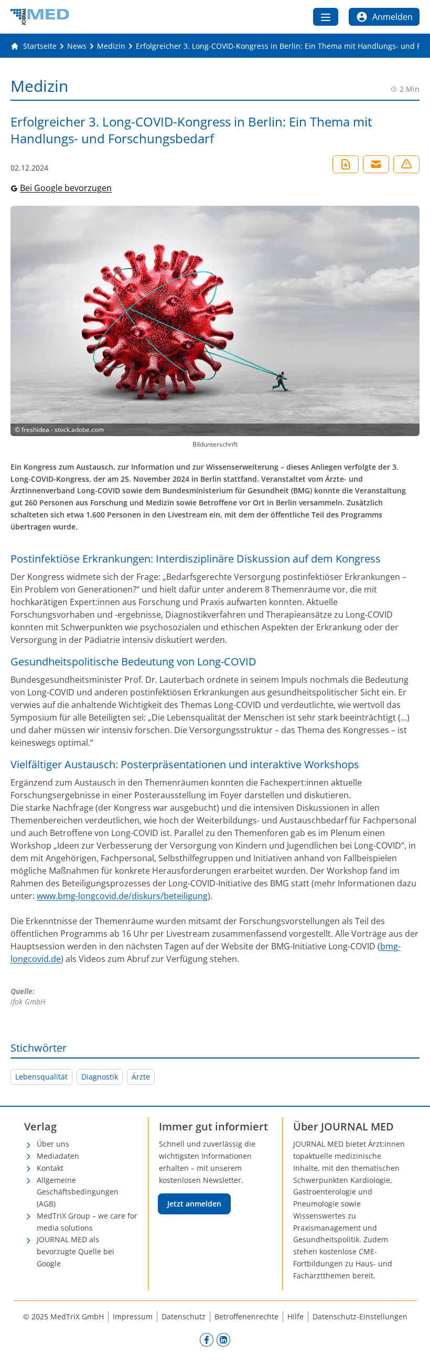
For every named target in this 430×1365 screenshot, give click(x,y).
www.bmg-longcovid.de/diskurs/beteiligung (122, 896)
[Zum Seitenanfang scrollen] (411, 1346)
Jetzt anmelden (194, 1204)
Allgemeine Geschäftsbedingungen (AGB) (78, 1192)
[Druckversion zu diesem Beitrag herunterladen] (345, 164)
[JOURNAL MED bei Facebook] (206, 1339)
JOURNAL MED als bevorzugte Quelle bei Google (75, 1251)
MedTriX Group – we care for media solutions (87, 1222)
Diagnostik (99, 1077)
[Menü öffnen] (325, 17)
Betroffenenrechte (246, 1316)
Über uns (53, 1144)
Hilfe (295, 1316)
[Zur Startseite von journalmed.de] (39, 16)
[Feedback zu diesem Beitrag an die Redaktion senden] (406, 164)
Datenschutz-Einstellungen (360, 1316)
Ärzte (141, 1077)
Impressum (133, 1316)
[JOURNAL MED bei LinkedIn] (223, 1339)
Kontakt (50, 1168)
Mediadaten (58, 1156)
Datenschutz (184, 1316)
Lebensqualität (41, 1077)
